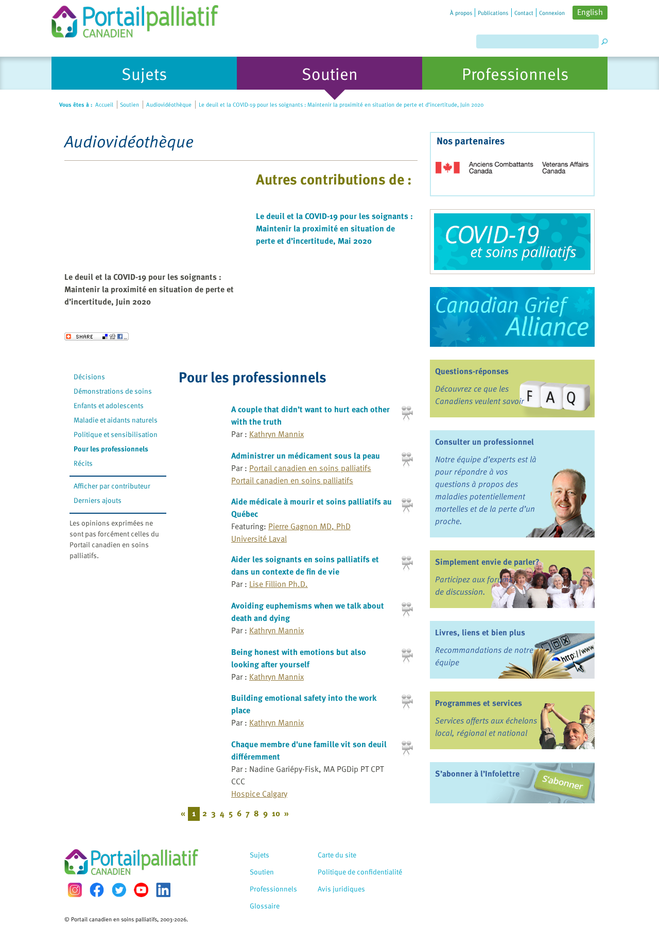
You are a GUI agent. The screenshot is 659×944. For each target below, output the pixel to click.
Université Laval (259, 538)
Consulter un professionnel (484, 441)
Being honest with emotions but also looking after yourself (298, 658)
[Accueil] (134, 19)
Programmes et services (478, 703)
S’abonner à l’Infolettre (477, 773)
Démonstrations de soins (113, 390)
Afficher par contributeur (112, 485)
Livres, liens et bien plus (480, 632)
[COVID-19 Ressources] (512, 241)
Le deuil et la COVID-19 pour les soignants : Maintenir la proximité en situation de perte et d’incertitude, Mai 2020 (334, 228)
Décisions (89, 376)
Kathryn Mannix (276, 434)
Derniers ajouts (98, 500)
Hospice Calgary (259, 793)
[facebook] (97, 890)
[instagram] (74, 890)
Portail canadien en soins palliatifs (310, 468)
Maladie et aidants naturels (116, 419)
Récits (83, 463)
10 (276, 813)
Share (96, 336)
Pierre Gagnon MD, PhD (309, 526)
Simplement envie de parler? (487, 561)
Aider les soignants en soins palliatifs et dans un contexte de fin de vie (305, 565)
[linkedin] (163, 890)
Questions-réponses (472, 371)
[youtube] (141, 890)
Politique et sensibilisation (116, 434)
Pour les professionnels (111, 448)
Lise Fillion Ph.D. (278, 584)
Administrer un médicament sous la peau (305, 455)
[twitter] (119, 890)
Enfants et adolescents (109, 405)
